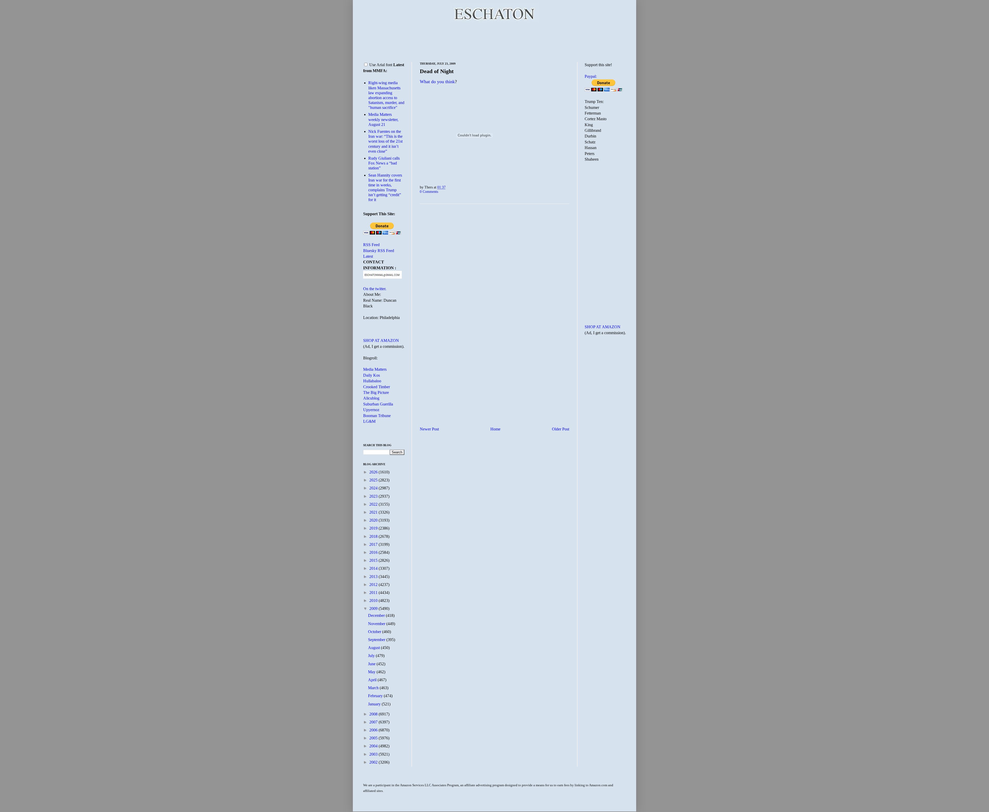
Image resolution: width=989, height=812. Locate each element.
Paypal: (591, 76)
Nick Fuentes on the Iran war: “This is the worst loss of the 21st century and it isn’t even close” (385, 141)
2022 (374, 504)
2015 (374, 560)
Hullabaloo (372, 381)
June (372, 664)
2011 (374, 592)
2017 (374, 544)
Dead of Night (437, 71)
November (377, 623)
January (375, 704)
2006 (374, 730)
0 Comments (429, 191)
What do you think (437, 81)
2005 (374, 738)
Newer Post (429, 429)
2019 (374, 528)
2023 (374, 496)
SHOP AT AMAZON (381, 340)
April (373, 680)
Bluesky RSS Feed (378, 250)
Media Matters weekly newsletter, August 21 (383, 119)
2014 (374, 568)
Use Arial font (380, 65)
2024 (374, 488)
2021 (374, 512)
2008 (374, 714)
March (374, 688)
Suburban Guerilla (378, 404)
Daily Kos (371, 375)
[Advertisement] (494, 41)
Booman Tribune (377, 415)
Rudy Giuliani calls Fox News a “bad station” (384, 163)
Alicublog (371, 398)
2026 (374, 472)
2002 (374, 762)
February (376, 696)
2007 (374, 722)
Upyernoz (371, 410)
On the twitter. (374, 289)
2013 (374, 576)
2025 (374, 480)
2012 (374, 584)
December (377, 615)
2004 (374, 746)
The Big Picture (376, 392)
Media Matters (375, 369)
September (377, 639)
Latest (368, 256)
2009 (374, 608)
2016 (374, 552)
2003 (374, 754)
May (372, 672)
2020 (374, 520)
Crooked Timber (376, 387)
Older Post (560, 429)
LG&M (369, 421)
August (374, 647)
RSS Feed (371, 245)
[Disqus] (494, 272)
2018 (374, 536)
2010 (374, 600)
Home (495, 429)
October (375, 631)
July (372, 655)
